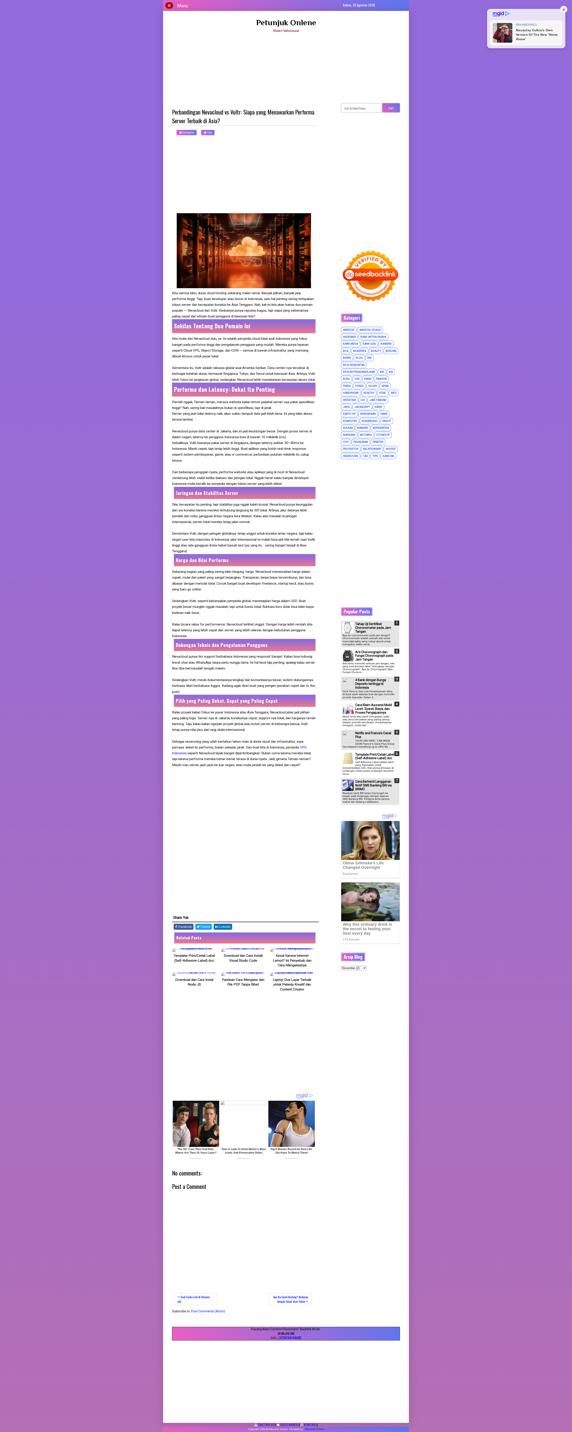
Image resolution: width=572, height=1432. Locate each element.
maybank (349, 434)
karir (378, 407)
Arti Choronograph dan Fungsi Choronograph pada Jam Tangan (374, 655)
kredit (386, 421)
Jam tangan (378, 400)
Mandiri (362, 427)
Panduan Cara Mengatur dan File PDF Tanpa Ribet (243, 982)
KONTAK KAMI (290, 1338)
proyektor (350, 448)
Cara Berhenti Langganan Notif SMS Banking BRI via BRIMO (373, 785)
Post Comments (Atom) (208, 1311)
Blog (359, 357)
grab (385, 386)
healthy (369, 392)
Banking (386, 343)
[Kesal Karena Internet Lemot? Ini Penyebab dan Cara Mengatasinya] (292, 950)
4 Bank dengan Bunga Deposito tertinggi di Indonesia (370, 683)
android (349, 329)
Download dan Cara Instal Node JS (194, 982)
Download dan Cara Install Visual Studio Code (243, 958)
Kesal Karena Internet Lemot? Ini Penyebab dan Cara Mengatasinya (292, 960)
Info (394, 392)
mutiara (366, 434)
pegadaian (360, 442)
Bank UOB (369, 343)
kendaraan (368, 413)
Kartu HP (349, 413)
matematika (381, 427)
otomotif (383, 434)
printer (378, 442)
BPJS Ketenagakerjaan (359, 371)
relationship (372, 448)
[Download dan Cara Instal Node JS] (194, 974)
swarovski (350, 456)
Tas (365, 456)
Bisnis (347, 357)
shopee (391, 448)
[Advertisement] (286, 69)
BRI (382, 371)
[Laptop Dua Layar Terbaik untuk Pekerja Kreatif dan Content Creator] (292, 974)
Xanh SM (388, 456)
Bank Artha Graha (373, 336)
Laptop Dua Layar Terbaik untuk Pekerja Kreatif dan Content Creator (292, 984)
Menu (182, 5)
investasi (349, 400)
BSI (391, 371)
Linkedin (225, 926)
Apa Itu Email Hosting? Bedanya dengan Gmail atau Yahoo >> (290, 1299)
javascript (362, 407)
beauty (376, 350)
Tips (209, 132)
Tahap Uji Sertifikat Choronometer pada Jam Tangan (373, 627)
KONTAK (309, 1425)
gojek (372, 386)
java (346, 407)
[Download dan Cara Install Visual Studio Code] (243, 950)
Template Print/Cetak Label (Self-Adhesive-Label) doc (194, 958)
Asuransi (349, 336)
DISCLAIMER (289, 1425)
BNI (369, 357)
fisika (347, 386)
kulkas (348, 427)
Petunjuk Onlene (286, 22)
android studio (370, 329)
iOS (363, 400)
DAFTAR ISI (265, 1425)
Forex (359, 386)
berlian (391, 350)
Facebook (185, 926)
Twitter (205, 926)
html (382, 392)
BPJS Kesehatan (354, 365)
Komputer (188, 132)
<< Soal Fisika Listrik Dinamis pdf (194, 1299)
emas (367, 378)
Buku (346, 378)
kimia (384, 413)
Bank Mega (350, 343)
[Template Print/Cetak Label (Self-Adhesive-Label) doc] (194, 950)
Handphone (351, 392)
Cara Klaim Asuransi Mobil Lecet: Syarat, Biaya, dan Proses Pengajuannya (373, 708)
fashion (381, 378)
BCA (345, 350)
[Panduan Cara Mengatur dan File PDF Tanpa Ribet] (243, 974)
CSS (357, 378)
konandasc (370, 421)
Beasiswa (359, 350)
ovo (346, 442)
